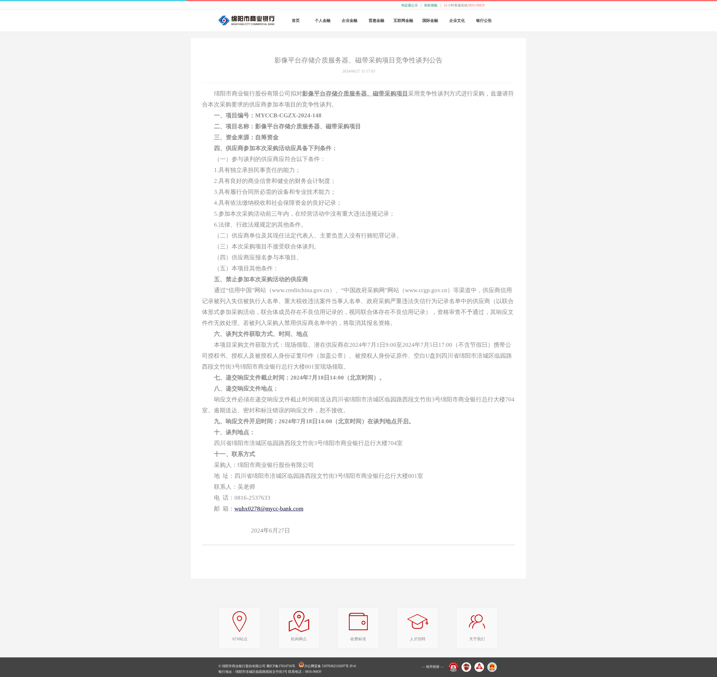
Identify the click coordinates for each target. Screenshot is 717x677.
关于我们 (477, 639)
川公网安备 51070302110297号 (326, 666)
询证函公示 (409, 5)
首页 (296, 20)
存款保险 (430, 5)
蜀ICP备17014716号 (280, 666)
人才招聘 (417, 639)
